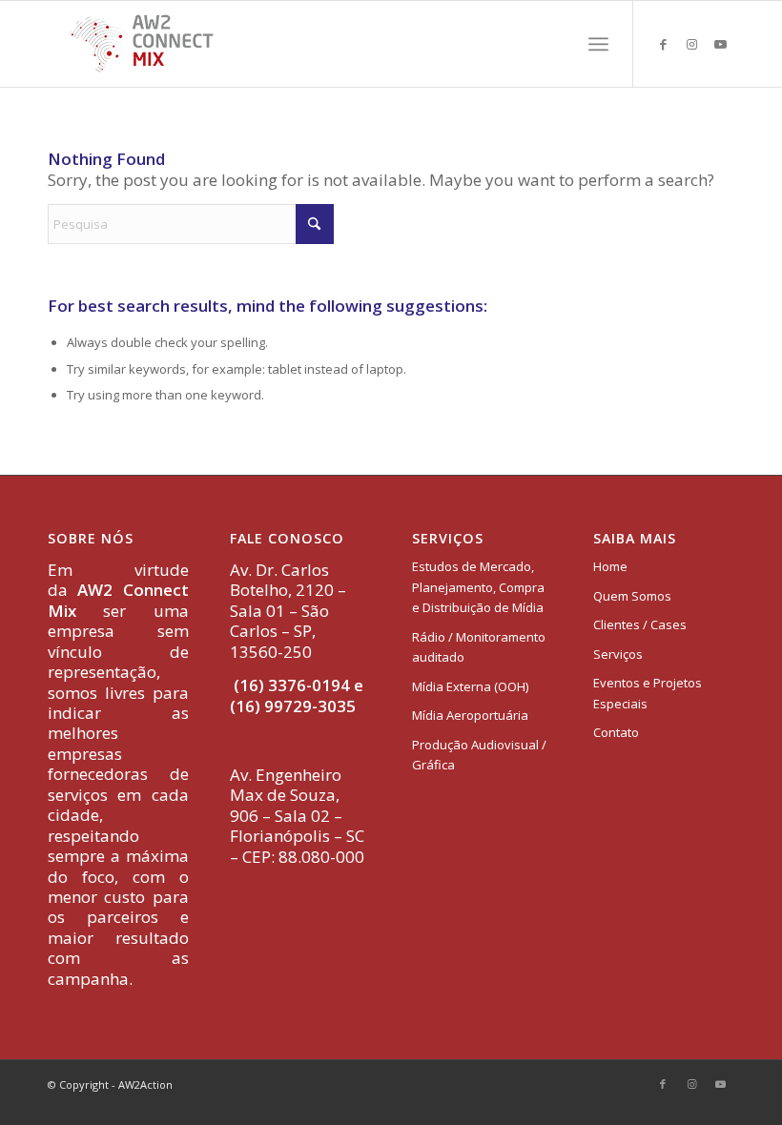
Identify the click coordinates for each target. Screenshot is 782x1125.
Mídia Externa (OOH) (470, 686)
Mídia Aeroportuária (470, 715)
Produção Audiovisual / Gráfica (479, 754)
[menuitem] (598, 44)
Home (610, 566)
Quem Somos (632, 595)
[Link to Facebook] (662, 44)
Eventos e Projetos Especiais (647, 692)
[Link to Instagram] (691, 44)
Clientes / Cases (640, 624)
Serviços (618, 654)
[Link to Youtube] (720, 44)
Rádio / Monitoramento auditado (478, 646)
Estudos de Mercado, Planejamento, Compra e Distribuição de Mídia (478, 587)
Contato (616, 732)
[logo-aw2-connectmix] (141, 44)
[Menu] (598, 44)
